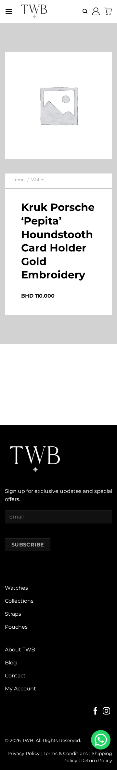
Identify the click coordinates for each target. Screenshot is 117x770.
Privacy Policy (23, 753)
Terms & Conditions (66, 753)
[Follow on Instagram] (106, 711)
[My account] (96, 11)
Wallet (38, 179)
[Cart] (108, 11)
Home (18, 179)
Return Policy (96, 760)
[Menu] (9, 11)
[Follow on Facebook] (95, 711)
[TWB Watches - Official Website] (34, 11)
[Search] (85, 11)
